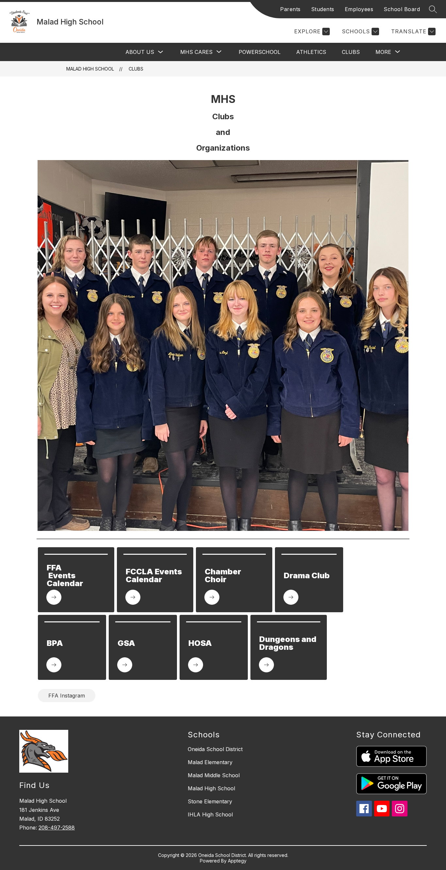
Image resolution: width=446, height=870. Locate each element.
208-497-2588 (57, 827)
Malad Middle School (214, 775)
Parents (290, 9)
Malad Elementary (210, 762)
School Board (402, 9)
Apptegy (237, 860)
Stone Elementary (210, 801)
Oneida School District (215, 749)
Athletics (311, 52)
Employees (359, 9)
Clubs (351, 52)
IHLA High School (210, 814)
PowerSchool (259, 52)
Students (322, 9)
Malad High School (90, 69)
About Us (139, 52)
